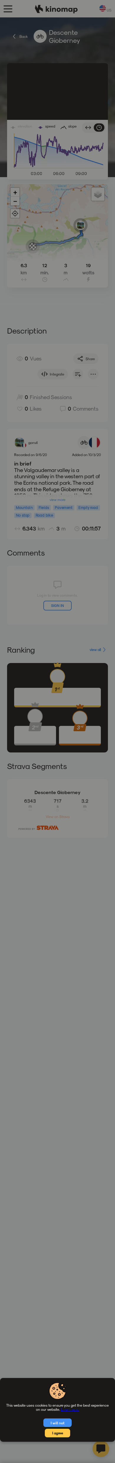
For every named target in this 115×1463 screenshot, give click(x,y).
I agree (57, 1433)
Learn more (70, 1409)
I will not (58, 1423)
